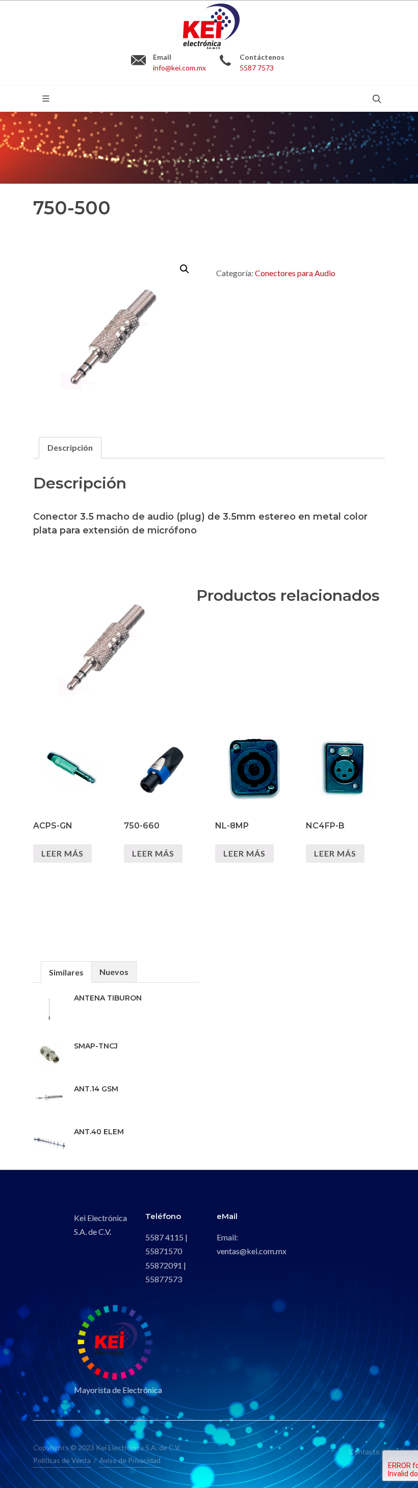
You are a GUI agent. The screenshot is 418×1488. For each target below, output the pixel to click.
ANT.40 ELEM (99, 1131)
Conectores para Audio (295, 273)
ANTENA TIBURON (108, 998)
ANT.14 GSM (96, 1088)
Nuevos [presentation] (113, 972)
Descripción (70, 447)
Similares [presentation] (66, 972)
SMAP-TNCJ (96, 1046)
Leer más (62, 853)
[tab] (70, 447)
